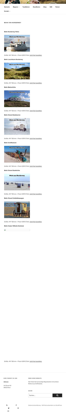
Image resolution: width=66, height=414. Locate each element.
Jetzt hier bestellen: (36, 55)
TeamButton (26, 7)
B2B (51, 7)
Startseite (7, 7)
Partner (57, 7)
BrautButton (36, 7)
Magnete (15, 7)
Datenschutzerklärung (34, 405)
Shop (44, 7)
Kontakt (6, 11)
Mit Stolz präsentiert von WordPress (52, 405)
